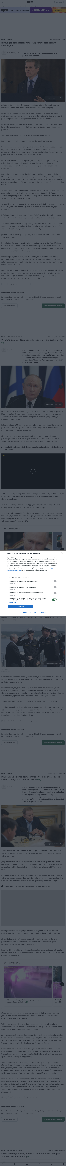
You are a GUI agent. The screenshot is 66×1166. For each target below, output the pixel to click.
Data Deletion (23, 612)
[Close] (62, 553)
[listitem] (33, 577)
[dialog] (33, 583)
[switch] (54, 581)
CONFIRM (20, 606)
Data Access (33, 612)
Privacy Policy (42, 612)
